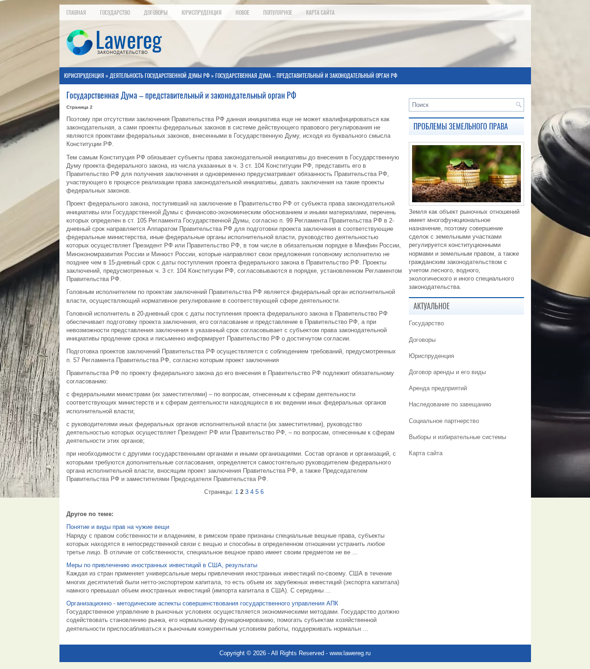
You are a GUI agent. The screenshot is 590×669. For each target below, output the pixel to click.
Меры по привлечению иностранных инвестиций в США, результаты (161, 565)
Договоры (156, 12)
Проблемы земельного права (460, 126)
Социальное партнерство (444, 420)
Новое (242, 12)
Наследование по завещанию (450, 404)
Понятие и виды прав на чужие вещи (117, 526)
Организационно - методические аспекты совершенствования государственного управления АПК (202, 603)
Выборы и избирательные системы (457, 437)
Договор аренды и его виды (447, 372)
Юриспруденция (202, 12)
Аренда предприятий (438, 388)
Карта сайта (320, 12)
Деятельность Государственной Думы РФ (160, 75)
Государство (115, 12)
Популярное (277, 12)
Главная (76, 12)
